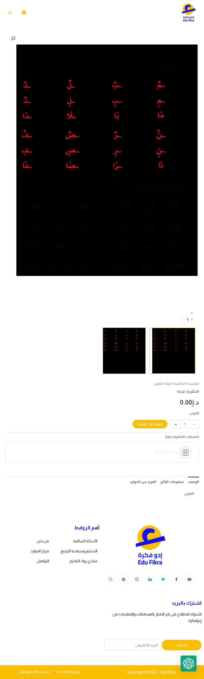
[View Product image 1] (172, 351)
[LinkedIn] (150, 579)
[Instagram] (137, 579)
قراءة (167, 383)
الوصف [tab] (193, 482)
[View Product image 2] (123, 351)
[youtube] (190, 579)
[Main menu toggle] (10, 12)
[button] (12, 38)
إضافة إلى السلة (150, 424)
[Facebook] (176, 579)
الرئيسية (193, 383)
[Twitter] (163, 579)
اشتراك (182, 645)
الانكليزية (179, 383)
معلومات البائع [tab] (172, 482)
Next (185, 320)
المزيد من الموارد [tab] (143, 482)
